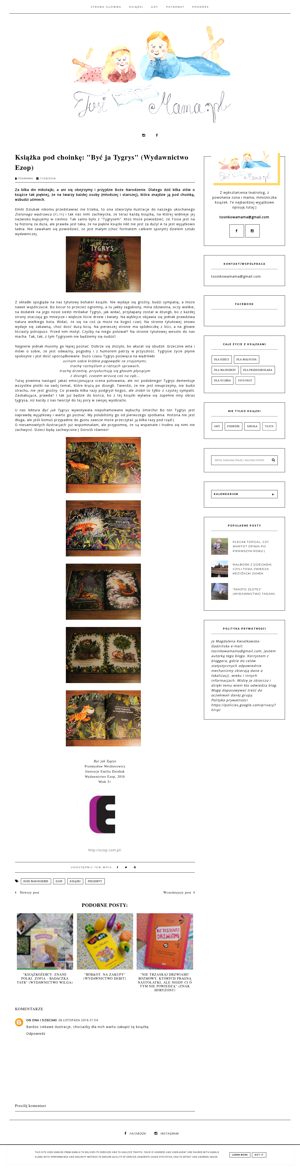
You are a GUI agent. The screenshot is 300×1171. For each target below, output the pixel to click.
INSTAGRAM (169, 1133)
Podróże (200, 6)
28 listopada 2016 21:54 (78, 1020)
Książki (136, 6)
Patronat (175, 6)
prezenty (95, 881)
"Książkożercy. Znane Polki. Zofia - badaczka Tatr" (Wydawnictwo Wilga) (45, 978)
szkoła (252, 426)
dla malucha (246, 359)
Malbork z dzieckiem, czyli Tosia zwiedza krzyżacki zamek (252, 569)
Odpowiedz (35, 1033)
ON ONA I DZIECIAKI (41, 1020)
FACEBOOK (137, 1133)
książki (75, 881)
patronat (245, 380)
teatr (269, 426)
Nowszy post (29, 892)
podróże (233, 426)
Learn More (240, 1155)
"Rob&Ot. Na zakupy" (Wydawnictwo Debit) (104, 976)
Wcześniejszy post (177, 892)
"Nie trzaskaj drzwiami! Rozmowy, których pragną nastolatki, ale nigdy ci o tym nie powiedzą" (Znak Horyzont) (165, 982)
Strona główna (106, 6)
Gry (154, 6)
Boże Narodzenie (36, 881)
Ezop (59, 881)
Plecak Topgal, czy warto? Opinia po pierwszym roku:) (251, 546)
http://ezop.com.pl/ (104, 850)
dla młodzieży (225, 370)
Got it (259, 1155)
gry (217, 426)
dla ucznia (222, 380)
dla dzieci (221, 359)
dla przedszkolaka (257, 370)
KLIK (59, 214)
